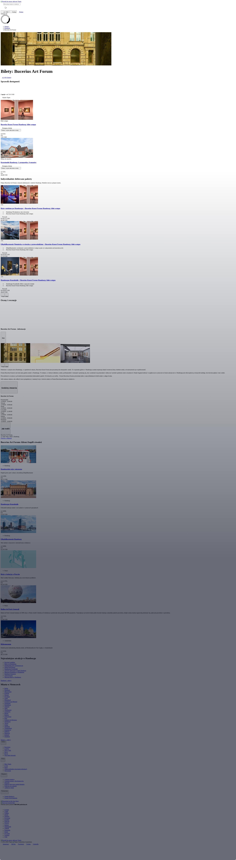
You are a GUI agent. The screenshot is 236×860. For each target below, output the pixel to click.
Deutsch (6, 816)
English (6, 810)
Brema (6, 713)
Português (7, 830)
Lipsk (6, 698)
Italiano (6, 825)
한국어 (6, 823)
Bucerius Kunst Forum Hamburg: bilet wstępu (18, 124)
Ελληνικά (7, 818)
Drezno (6, 695)
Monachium (7, 692)
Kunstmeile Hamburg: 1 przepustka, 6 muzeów (18, 162)
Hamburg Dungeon (10, 674)
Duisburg (7, 736)
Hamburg (7, 690)
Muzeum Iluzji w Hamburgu (12, 677)
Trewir (6, 723)
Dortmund (7, 703)
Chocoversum (8, 675)
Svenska (6, 835)
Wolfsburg (7, 721)
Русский (7, 833)
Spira (5, 708)
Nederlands (7, 826)
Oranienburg (8, 728)
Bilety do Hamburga (10, 664)
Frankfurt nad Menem (10, 701)
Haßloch (6, 731)
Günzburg (7, 711)
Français (6, 821)
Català (6, 811)
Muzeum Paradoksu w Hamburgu (14, 672)
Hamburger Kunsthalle (11, 669)
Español (6, 820)
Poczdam (7, 697)
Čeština (6, 813)
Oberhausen (7, 710)
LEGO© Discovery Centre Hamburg (15, 670)
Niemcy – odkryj (6, 740)
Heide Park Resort (9, 667)
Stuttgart (6, 706)
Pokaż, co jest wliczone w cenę (10, 130)
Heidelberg (7, 705)
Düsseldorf (7, 700)
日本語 (6, 828)
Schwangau (7, 716)
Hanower (7, 733)
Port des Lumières (9, 662)
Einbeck (6, 735)
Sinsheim (7, 726)
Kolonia (6, 693)
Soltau (6, 725)
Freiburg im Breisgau (10, 720)
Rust (5, 718)
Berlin (6, 688)
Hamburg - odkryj (6, 680)
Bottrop (6, 715)
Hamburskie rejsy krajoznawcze (13, 665)
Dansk (6, 815)
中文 (5, 837)
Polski (6, 832)
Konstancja (7, 730)
